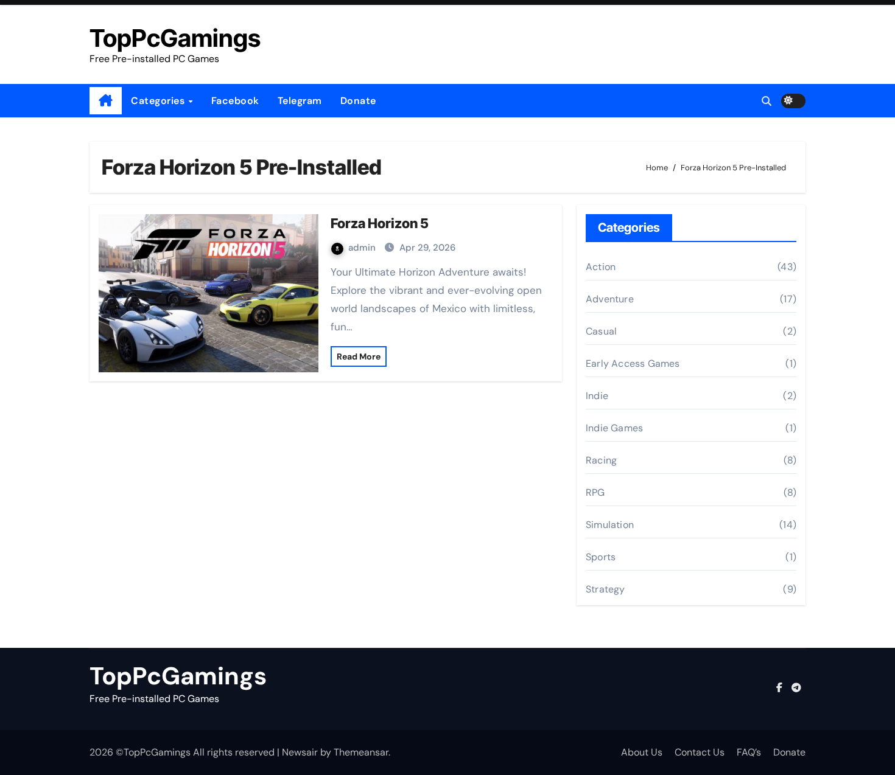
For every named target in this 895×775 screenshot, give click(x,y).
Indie (597, 395)
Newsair (300, 752)
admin (363, 248)
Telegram (300, 100)
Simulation (610, 524)
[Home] (106, 101)
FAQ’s (749, 752)
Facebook (235, 100)
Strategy (605, 589)
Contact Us (700, 752)
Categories (159, 100)
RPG (595, 492)
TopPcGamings (175, 38)
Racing (601, 460)
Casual (601, 331)
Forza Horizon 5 (380, 223)
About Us (641, 752)
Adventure (610, 299)
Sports (601, 557)
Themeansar (361, 752)
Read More (359, 356)
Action (601, 266)
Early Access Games (633, 363)
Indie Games (614, 428)
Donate (358, 100)
